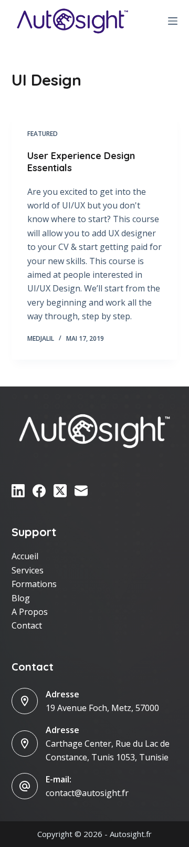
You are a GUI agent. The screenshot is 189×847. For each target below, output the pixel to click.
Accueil (25, 556)
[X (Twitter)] (60, 490)
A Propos (30, 612)
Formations (34, 584)
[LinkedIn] (18, 490)
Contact (27, 625)
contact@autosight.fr (87, 793)
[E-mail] (81, 490)
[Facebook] (39, 490)
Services (28, 570)
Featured (42, 133)
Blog (21, 598)
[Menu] (172, 21)
